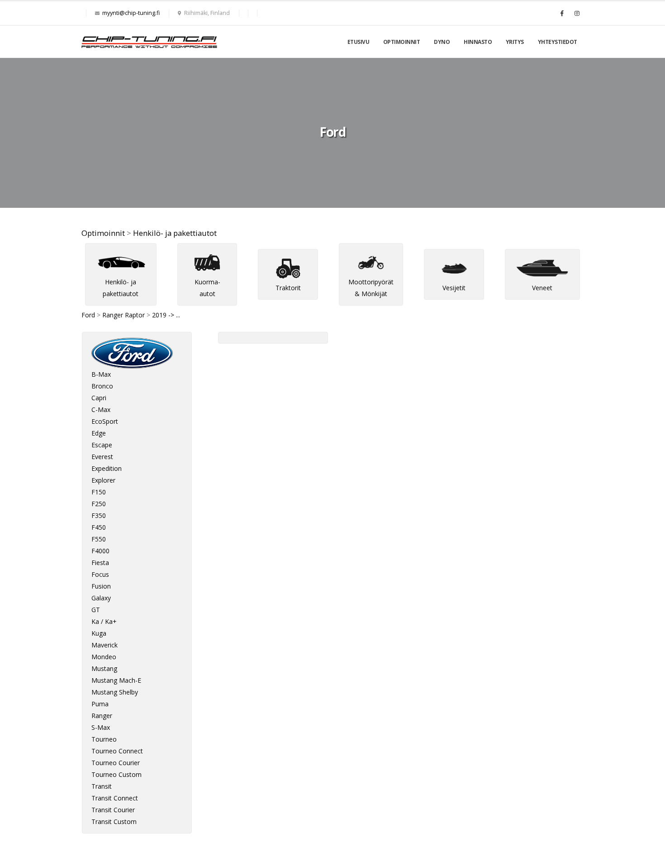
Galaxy (101, 598)
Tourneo (104, 739)
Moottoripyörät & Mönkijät (371, 288)
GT (95, 609)
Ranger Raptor (123, 315)
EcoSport (104, 421)
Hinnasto (478, 42)
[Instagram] (576, 13)
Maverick (104, 645)
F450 (98, 527)
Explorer (103, 480)
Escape (101, 445)
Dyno (442, 42)
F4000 (100, 550)
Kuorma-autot (207, 288)
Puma (100, 703)
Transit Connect (114, 798)
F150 (98, 492)
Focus (100, 574)
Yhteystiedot (557, 42)
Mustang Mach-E (116, 680)
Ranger (101, 715)
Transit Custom (114, 821)
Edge (98, 433)
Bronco (102, 386)
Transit (101, 786)
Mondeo (103, 656)
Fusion (101, 586)
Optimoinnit (401, 42)
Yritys (515, 42)
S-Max (100, 727)
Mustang (104, 668)
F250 (98, 503)
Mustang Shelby (114, 692)
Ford (88, 315)
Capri (98, 397)
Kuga (98, 633)
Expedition (106, 468)
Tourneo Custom (116, 774)
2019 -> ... (166, 315)
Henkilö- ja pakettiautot (175, 233)
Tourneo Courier (115, 762)
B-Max (101, 374)
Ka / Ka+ (104, 621)
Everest (102, 456)
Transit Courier (113, 809)
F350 (98, 515)
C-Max (100, 409)
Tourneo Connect (117, 751)
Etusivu (358, 42)
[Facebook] (562, 13)
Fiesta (100, 562)
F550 (98, 539)
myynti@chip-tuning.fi (131, 13)
